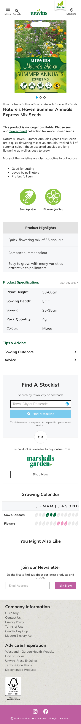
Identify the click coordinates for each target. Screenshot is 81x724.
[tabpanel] (40, 56)
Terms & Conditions (18, 665)
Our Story (12, 613)
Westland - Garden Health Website (29, 651)
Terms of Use (14, 626)
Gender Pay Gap (16, 631)
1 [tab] (37, 97)
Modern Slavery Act (18, 636)
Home (6, 104)
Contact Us (13, 617)
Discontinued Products (20, 670)
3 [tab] (44, 97)
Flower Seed (18, 131)
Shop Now (40, 474)
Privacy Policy (14, 622)
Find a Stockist (15, 656)
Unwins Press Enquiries (21, 661)
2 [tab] (40, 97)
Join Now (65, 586)
